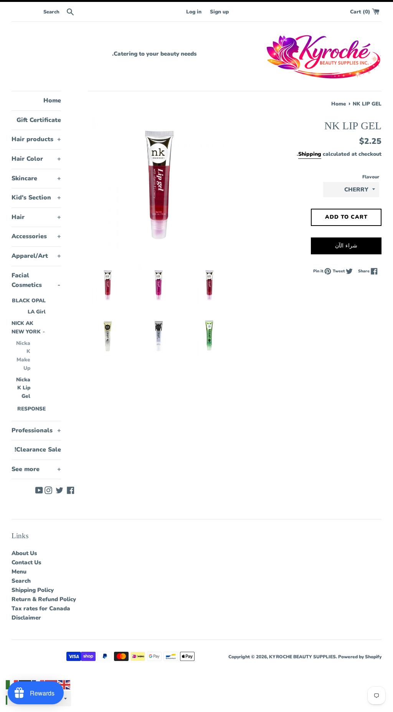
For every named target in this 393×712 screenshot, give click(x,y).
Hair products (36, 139)
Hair (36, 217)
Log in (193, 11)
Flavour (370, 177)
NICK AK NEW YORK (28, 327)
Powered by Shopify (359, 657)
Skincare (36, 178)
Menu (19, 571)
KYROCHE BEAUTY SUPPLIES (302, 657)
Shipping (309, 154)
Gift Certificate (39, 120)
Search (21, 581)
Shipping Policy (33, 590)
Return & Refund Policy (44, 599)
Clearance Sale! (38, 449)
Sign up (219, 11)
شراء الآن (346, 245)
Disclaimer (26, 617)
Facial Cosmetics (36, 280)
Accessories (36, 236)
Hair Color (36, 159)
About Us (24, 553)
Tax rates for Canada (41, 608)
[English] (64, 684)
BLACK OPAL (29, 300)
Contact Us (26, 562)
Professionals (36, 430)
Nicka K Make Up (23, 356)
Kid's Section (36, 197)
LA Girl (37, 311)
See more (36, 469)
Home (52, 100)
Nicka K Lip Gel (23, 388)
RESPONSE (31, 408)
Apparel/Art (36, 256)
